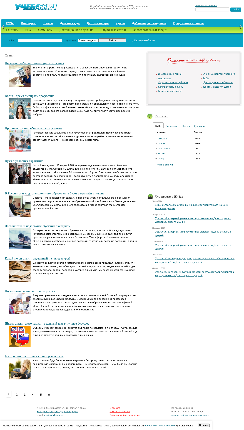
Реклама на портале (206, 5)
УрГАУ (161, 143)
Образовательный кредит (149, 29)
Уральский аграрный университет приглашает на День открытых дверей (193, 233)
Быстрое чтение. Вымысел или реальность (34, 356)
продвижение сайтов (199, 415)
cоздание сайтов (179, 415)
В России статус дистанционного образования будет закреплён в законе (54, 193)
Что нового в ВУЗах (169, 196)
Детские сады (70, 23)
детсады (58, 411)
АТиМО (162, 138)
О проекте (115, 408)
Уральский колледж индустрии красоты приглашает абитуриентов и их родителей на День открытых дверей (195, 260)
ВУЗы (10, 23)
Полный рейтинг (164, 165)
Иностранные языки (169, 73)
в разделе (71, 40)
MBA (206, 78)
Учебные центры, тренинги (219, 73)
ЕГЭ (28, 29)
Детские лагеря (98, 23)
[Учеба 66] (44, 7)
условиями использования (160, 425)
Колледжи (28, 23)
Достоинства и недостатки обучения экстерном (37, 226)
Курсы (120, 23)
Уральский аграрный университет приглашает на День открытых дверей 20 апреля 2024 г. (193, 220)
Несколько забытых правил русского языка (34, 63)
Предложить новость (188, 23)
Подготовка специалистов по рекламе (31, 291)
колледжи (48, 411)
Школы (48, 23)
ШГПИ (162, 153)
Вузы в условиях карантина (24, 161)
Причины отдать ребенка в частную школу (34, 128)
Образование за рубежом (173, 82)
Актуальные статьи (113, 29)
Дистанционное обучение (76, 29)
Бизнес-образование (170, 91)
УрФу (161, 158)
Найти (11, 40)
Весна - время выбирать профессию (29, 95)
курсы (75, 411)
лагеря (67, 411)
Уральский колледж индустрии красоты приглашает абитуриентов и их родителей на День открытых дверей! (195, 273)
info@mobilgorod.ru (53, 415)
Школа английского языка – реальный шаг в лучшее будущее (47, 323)
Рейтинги (12, 29)
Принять (203, 425)
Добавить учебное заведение (125, 415)
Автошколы (164, 78)
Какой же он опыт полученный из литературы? (37, 258)
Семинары (45, 29)
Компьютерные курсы (170, 86)
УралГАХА (164, 148)
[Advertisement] (194, 182)
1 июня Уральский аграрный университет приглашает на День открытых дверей (191, 206)
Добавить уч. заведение (149, 23)
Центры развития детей (217, 86)
